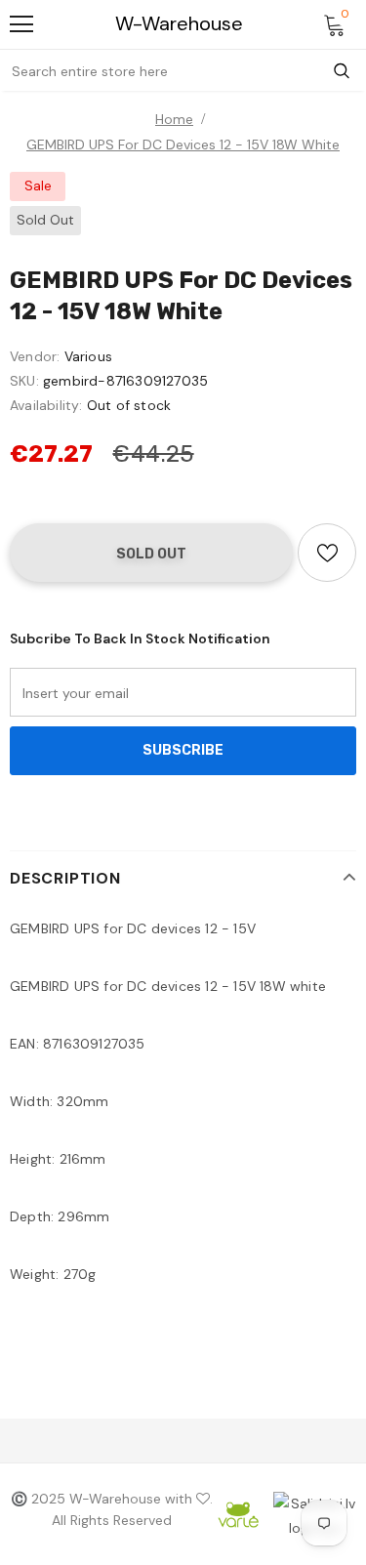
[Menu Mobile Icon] (21, 24)
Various (88, 356)
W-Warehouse (179, 24)
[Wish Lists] (327, 552)
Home (174, 119)
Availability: (46, 405)
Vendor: (35, 356)
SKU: (24, 381)
